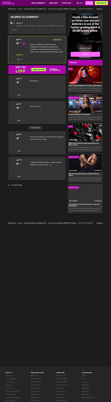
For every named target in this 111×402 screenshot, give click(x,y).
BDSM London (35, 375)
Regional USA (60, 372)
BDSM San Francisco (63, 385)
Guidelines (100, 9)
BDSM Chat (85, 388)
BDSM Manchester (36, 382)
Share (15, 30)
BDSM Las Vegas (61, 382)
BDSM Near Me (86, 394)
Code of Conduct (10, 394)
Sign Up (85, 54)
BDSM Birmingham (36, 378)
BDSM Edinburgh (36, 391)
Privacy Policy (9, 388)
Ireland (42, 372)
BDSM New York (61, 375)
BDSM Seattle (60, 397)
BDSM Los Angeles (62, 378)
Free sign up (101, 3)
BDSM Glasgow (35, 388)
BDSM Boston (60, 388)
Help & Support (9, 375)
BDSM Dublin (35, 397)
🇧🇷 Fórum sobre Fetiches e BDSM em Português (47, 26)
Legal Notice (9, 385)
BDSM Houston (61, 391)
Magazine (13, 378)
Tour (6, 378)
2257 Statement (10, 400)
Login (89, 3)
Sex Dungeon (86, 382)
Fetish (84, 378)
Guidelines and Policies (12, 391)
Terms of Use (9, 382)
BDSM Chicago (61, 394)
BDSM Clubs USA (62, 400)
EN (80, 3)
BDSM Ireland (35, 394)
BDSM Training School (88, 397)
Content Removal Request (13, 397)
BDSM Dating (86, 391)
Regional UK (34, 372)
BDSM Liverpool (35, 385)
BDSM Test (85, 385)
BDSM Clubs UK (35, 400)
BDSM (84, 375)
